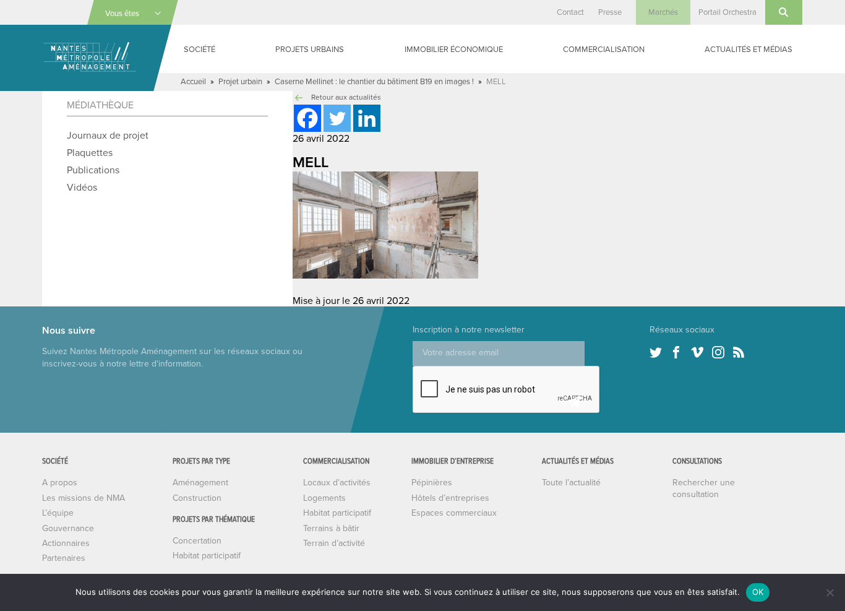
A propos (59, 482)
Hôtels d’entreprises (450, 498)
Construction (197, 498)
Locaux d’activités (337, 482)
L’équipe (58, 513)
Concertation (197, 540)
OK (758, 592)
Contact (570, 12)
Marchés (663, 12)
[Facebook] (307, 118)
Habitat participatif (207, 555)
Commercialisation (604, 49)
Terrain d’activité (334, 543)
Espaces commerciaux (454, 513)
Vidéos (82, 187)
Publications (93, 170)
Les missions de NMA (83, 498)
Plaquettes (90, 153)
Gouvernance (68, 528)
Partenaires (63, 558)
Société (199, 49)
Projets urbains (309, 49)
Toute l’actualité (571, 482)
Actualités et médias (748, 49)
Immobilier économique (454, 49)
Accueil (193, 82)
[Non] (829, 592)
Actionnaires (66, 543)
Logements (324, 498)
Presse (610, 12)
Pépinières (431, 482)
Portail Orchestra (727, 12)
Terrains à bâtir (331, 528)
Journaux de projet (107, 135)
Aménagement (200, 482)
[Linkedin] (366, 118)
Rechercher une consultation (703, 488)
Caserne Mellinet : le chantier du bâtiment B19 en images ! (374, 82)
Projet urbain (240, 82)
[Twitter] (337, 118)
